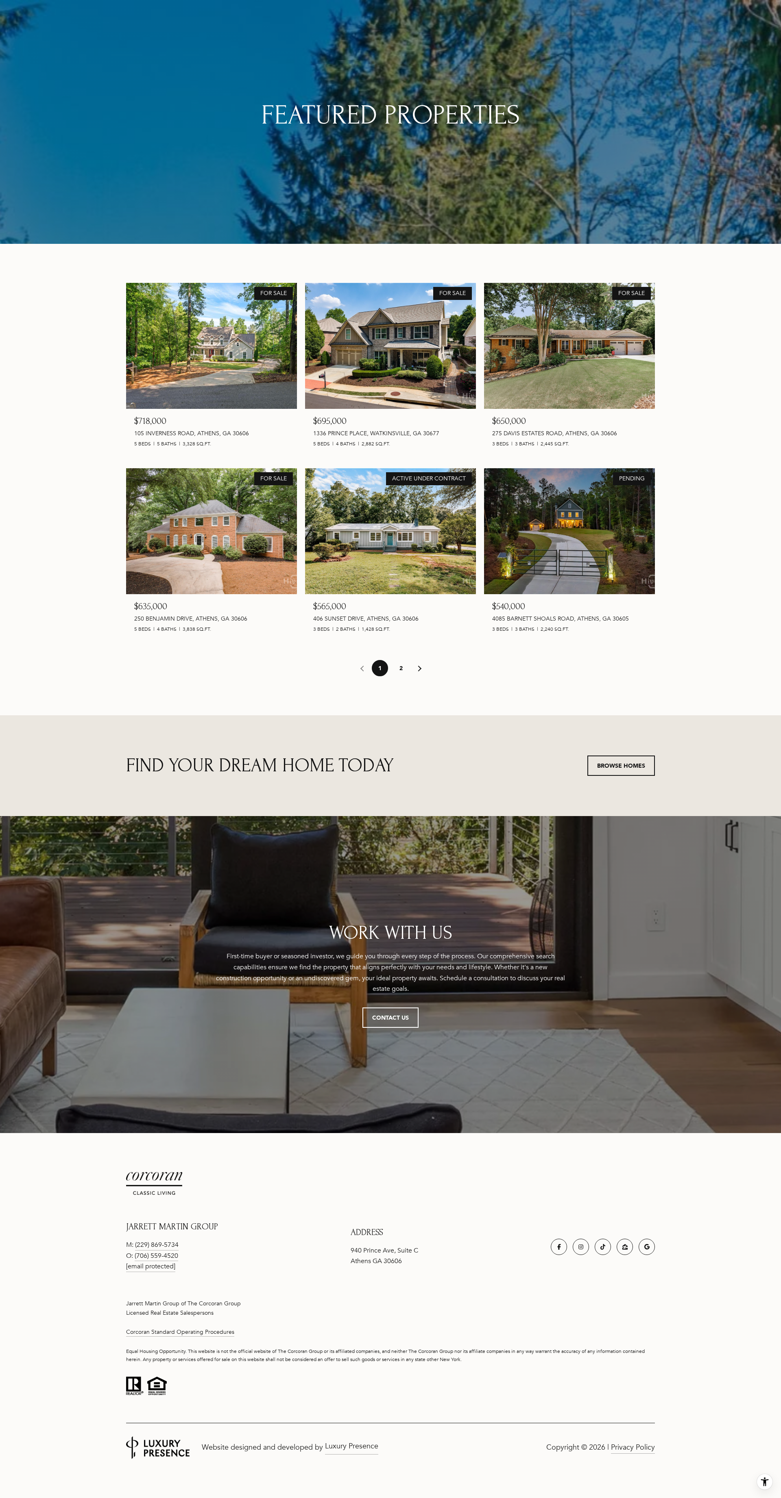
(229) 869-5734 (157, 1245)
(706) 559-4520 (156, 1256)
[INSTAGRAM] (581, 1247)
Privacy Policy (633, 1447)
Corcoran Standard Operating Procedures (180, 1332)
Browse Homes (621, 765)
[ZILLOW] (625, 1247)
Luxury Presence (351, 1446)
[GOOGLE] (647, 1247)
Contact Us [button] (390, 1017)
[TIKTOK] (603, 1247)
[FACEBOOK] (559, 1247)
